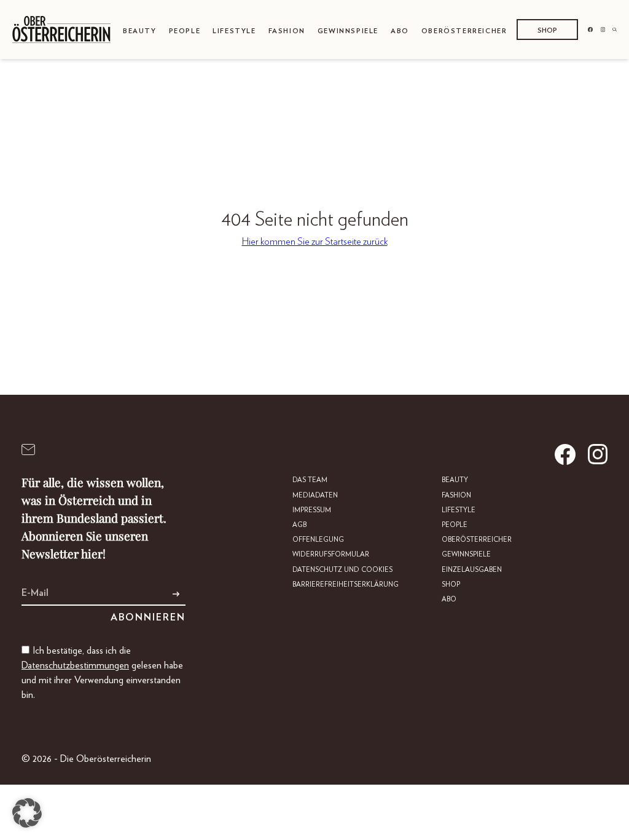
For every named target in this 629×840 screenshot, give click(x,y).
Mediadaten (315, 495)
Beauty (140, 31)
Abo (400, 31)
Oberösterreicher (464, 31)
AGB (299, 524)
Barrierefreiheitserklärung (345, 584)
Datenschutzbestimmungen (75, 665)
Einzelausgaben (472, 569)
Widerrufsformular (330, 554)
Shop (547, 30)
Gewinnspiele (348, 31)
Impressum (311, 510)
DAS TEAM (309, 480)
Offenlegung (318, 539)
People (185, 31)
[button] (27, 813)
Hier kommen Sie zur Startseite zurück (315, 242)
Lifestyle (234, 31)
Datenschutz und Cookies (342, 569)
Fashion (286, 31)
